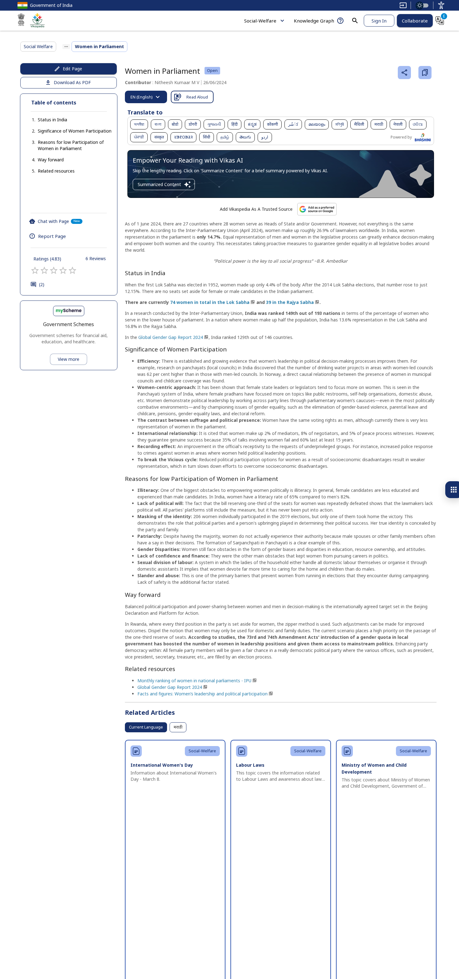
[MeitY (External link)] (21, 20)
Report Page (52, 236)
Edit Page (72, 69)
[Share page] (404, 72)
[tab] (146, 97)
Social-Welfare (260, 21)
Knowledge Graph (314, 21)
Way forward (51, 160)
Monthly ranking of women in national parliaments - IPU (194, 681)
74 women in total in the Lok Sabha (209, 302)
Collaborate (415, 21)
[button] (46, 119)
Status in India (52, 120)
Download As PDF (72, 82)
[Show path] (66, 46)
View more (68, 359)
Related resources (56, 171)
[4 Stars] (63, 270)
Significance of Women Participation (74, 131)
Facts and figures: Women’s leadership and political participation (202, 694)
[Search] (355, 20)
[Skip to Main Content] (403, 5)
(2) (41, 284)
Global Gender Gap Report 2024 (170, 337)
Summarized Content (159, 184)
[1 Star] (35, 270)
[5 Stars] (72, 270)
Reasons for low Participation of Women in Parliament (71, 145)
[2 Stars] (44, 270)
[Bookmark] (425, 72)
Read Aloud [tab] (197, 97)
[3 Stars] (53, 270)
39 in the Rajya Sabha (290, 302)
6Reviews (96, 258)
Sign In (379, 21)
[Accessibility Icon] (441, 5)
